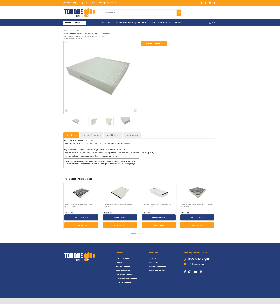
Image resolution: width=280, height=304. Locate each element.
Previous (66, 110)
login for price (81, 225)
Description (71, 135)
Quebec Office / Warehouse (126, 278)
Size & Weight (131, 135)
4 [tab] (141, 233)
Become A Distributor (157, 267)
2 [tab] (137, 233)
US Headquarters (123, 259)
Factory (119, 263)
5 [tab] (143, 233)
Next (135, 110)
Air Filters (66, 31)
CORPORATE (106, 23)
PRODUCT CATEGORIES (73, 23)
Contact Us (153, 263)
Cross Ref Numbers (91, 135)
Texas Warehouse (123, 271)
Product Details (81, 217)
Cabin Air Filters (76, 31)
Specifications (112, 135)
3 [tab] (139, 233)
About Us (152, 259)
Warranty (142, 23)
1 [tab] (133, 233)
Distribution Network (157, 271)
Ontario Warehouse (123, 282)
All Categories (71, 27)
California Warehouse (124, 275)
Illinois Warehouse (123, 267)
